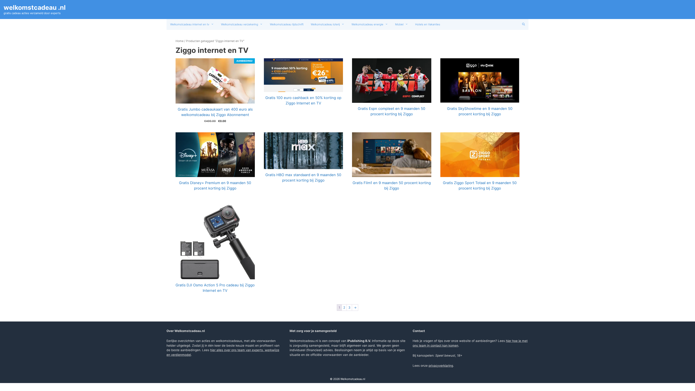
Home (180, 41)
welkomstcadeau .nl (35, 7)
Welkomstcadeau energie (367, 24)
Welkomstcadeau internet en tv (189, 24)
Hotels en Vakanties (427, 24)
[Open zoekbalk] (523, 24)
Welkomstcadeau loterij (325, 24)
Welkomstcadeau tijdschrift (287, 24)
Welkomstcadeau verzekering (239, 24)
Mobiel (399, 24)
